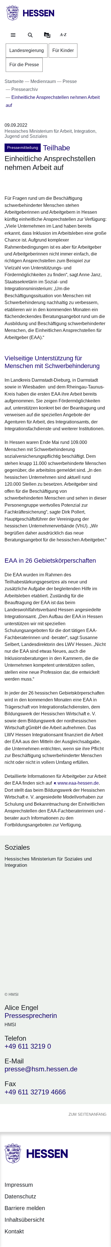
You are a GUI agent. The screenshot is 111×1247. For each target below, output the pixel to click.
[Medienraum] (47, 35)
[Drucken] (53, 182)
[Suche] (30, 35)
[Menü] (13, 35)
